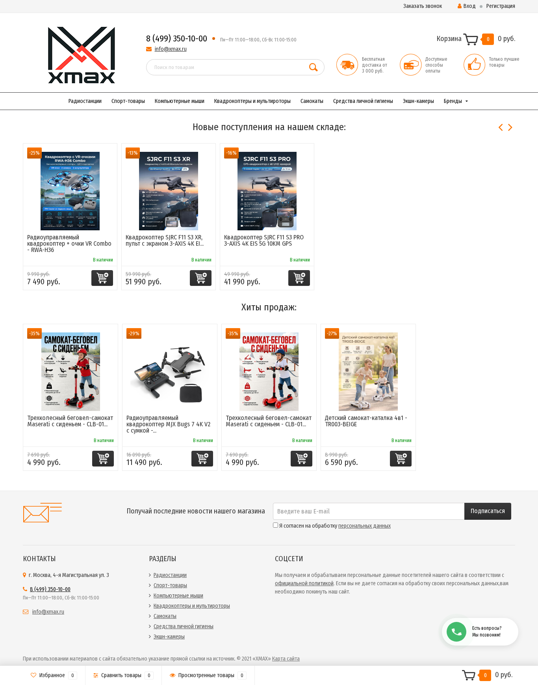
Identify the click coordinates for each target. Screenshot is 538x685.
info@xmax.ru (171, 49)
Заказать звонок (422, 6)
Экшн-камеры (418, 101)
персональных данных (364, 526)
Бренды (453, 101)
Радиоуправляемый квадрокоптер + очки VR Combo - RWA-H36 (69, 243)
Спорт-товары (128, 101)
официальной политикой (304, 583)
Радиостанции (85, 101)
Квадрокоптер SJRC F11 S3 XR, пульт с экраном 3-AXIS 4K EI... (165, 240)
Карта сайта (286, 658)
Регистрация (500, 6)
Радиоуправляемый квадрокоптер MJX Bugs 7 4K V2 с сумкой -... (168, 424)
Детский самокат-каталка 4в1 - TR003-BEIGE (366, 421)
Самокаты (312, 101)
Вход (470, 6)
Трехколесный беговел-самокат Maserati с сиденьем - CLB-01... (70, 421)
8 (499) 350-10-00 (176, 38)
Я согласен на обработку (334, 526)
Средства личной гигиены (363, 101)
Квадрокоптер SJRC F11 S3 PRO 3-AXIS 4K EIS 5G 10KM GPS (264, 240)
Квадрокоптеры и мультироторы (252, 101)
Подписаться (488, 511)
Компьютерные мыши (179, 101)
